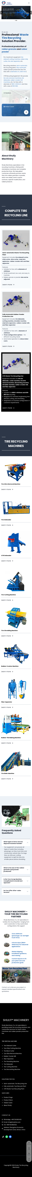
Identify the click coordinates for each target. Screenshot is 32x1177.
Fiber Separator (6, 702)
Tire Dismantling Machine (12, 1069)
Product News (8, 1100)
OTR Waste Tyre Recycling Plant (14, 1089)
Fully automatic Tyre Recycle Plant (15, 1086)
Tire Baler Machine (7, 773)
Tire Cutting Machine (8, 595)
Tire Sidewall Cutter (10, 1045)
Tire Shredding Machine (9, 630)
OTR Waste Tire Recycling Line (12, 376)
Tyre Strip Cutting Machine (12, 1048)
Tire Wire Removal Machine (10, 484)
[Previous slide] (1, 12)
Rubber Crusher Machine (9, 666)
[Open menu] (28, 3)
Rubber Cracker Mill (10, 1056)
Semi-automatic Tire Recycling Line (15, 1083)
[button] (16, 975)
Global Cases (8, 1103)
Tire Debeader (6, 520)
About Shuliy (8, 1105)
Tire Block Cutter (9, 1051)
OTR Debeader (6, 555)
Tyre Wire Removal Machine (13, 1053)
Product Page (8, 1097)
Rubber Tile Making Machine (11, 738)
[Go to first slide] (30, 12)
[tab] (15, 20)
